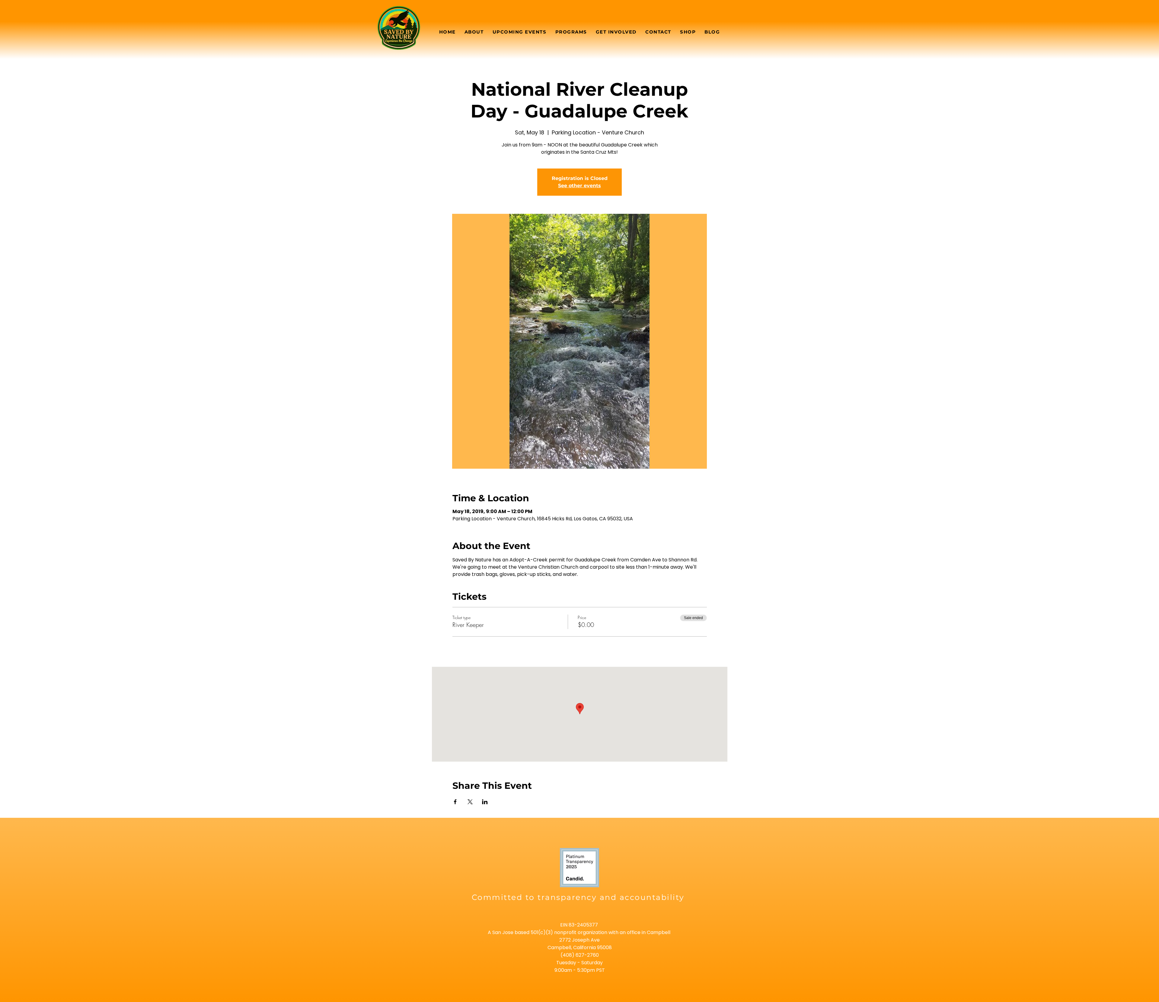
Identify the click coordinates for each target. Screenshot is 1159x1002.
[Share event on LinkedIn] (485, 801)
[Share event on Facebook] (455, 801)
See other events (579, 185)
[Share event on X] (470, 801)
